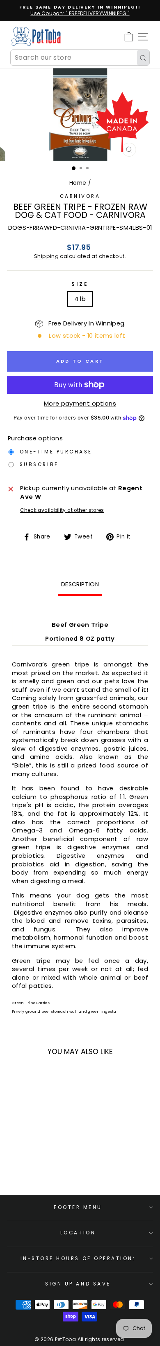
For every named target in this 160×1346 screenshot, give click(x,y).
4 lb (80, 299)
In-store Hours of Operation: (78, 1258)
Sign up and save (78, 1284)
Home (77, 183)
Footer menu (78, 1207)
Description (80, 584)
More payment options (80, 403)
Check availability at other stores (62, 510)
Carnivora (80, 196)
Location (78, 1232)
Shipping (46, 256)
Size (79, 284)
